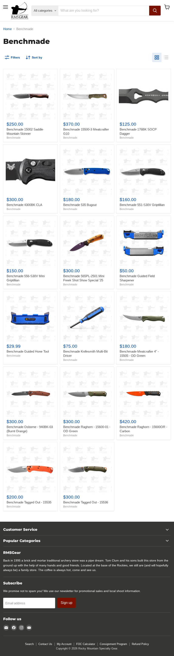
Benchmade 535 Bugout (80, 205)
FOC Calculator (85, 644)
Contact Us (45, 644)
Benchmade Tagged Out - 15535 (29, 502)
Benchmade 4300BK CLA (24, 205)
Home (7, 29)
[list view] (166, 57)
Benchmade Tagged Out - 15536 (85, 502)
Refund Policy (140, 644)
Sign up (66, 603)
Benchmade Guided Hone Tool (28, 351)
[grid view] (156, 57)
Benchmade (14, 137)
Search (29, 644)
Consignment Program (113, 644)
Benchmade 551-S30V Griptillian (142, 205)
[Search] (155, 10)
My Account (64, 644)
